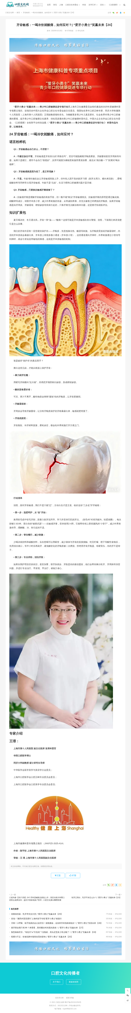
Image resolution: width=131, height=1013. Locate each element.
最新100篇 (70, 998)
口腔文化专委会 (72, 5)
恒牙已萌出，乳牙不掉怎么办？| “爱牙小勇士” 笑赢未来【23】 (97, 897)
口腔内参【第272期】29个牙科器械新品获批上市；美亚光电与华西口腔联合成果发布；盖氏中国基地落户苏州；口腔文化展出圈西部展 (37, 898)
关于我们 (56, 982)
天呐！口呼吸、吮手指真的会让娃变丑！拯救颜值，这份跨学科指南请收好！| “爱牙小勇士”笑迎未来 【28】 (57, 923)
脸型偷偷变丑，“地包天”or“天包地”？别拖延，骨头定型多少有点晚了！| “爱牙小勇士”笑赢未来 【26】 (54, 932)
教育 (18, 13)
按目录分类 (59, 998)
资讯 (55, 5)
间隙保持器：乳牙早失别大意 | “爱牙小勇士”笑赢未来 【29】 (37, 914)
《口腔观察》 (113, 5)
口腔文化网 (9, 13)
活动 (102, 5)
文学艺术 (92, 5)
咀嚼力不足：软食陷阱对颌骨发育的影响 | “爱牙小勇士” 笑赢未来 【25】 (42, 937)
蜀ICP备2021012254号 (72, 1002)
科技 (84, 5)
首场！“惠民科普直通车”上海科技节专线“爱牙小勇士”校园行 (36, 919)
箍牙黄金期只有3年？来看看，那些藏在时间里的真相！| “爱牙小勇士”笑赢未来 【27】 (47, 928)
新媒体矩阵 (73, 982)
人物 (61, 5)
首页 (49, 5)
